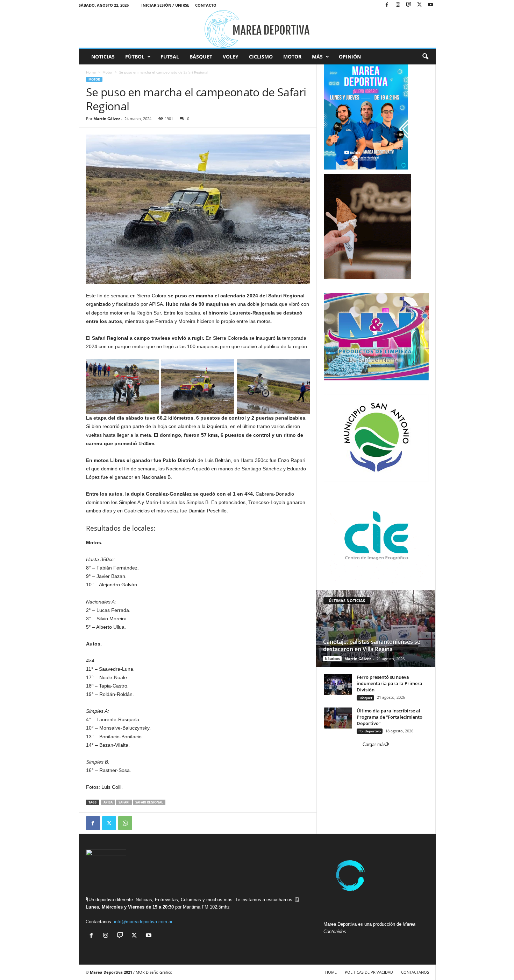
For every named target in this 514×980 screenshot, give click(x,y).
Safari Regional (149, 802)
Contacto (205, 5)
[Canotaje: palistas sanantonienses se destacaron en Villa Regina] (375, 628)
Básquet (201, 56)
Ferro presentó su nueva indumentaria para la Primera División (389, 683)
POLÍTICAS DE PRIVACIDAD (369, 972)
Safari (124, 802)
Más (317, 56)
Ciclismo (261, 56)
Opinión (350, 56)
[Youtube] (430, 5)
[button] (425, 56)
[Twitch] (409, 5)
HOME (331, 972)
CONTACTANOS (415, 972)
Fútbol (134, 56)
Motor (292, 56)
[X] (419, 5)
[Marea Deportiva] (257, 29)
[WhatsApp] (125, 823)
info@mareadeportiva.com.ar (143, 921)
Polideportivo (369, 731)
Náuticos (332, 658)
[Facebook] (387, 5)
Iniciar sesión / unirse (165, 5)
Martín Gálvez (106, 118)
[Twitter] (109, 823)
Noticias (103, 56)
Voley (230, 56)
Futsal (169, 56)
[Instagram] (398, 5)
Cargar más (374, 744)
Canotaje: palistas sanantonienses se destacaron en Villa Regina (371, 645)
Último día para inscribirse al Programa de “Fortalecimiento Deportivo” (389, 717)
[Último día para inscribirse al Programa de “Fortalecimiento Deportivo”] (338, 718)
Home (91, 72)
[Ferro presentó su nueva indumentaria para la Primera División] (338, 684)
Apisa (108, 802)
